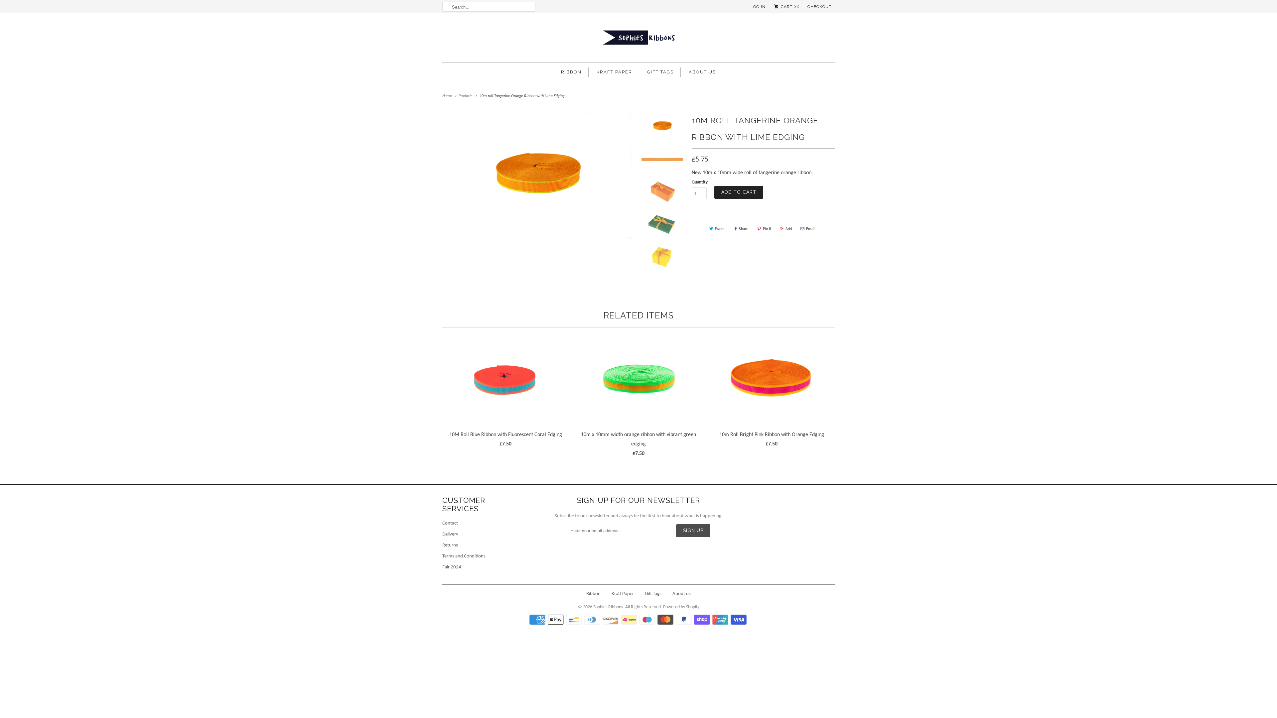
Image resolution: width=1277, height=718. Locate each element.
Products (466, 96)
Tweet (720, 229)
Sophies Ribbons (608, 607)
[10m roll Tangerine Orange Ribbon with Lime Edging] (537, 175)
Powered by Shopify (681, 607)
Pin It (767, 229)
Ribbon (571, 71)
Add (788, 229)
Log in (758, 6)
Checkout (819, 6)
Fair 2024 (451, 567)
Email (810, 229)
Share (743, 229)
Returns (450, 545)
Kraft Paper (614, 71)
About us (702, 71)
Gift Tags (660, 71)
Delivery (450, 534)
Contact (450, 523)
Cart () (789, 6)
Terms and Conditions (464, 556)
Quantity (700, 182)
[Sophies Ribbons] (638, 39)
